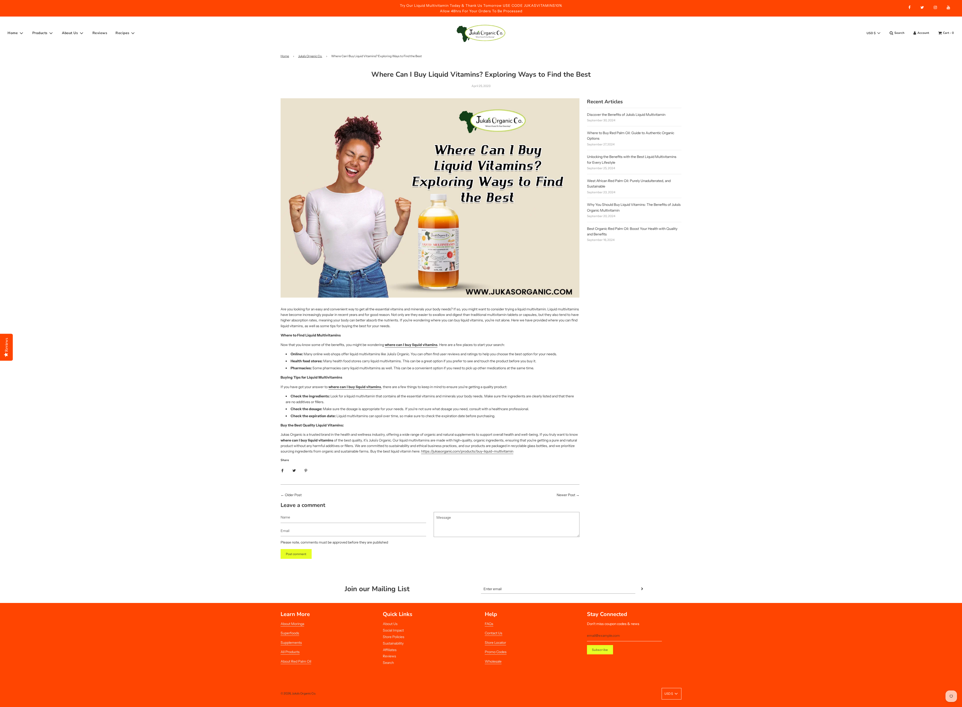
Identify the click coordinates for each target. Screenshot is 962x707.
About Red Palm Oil (296, 661)
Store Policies (393, 637)
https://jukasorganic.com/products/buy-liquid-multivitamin (467, 451)
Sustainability (393, 643)
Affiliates (390, 650)
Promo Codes (496, 652)
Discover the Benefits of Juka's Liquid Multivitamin (626, 114)
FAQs (489, 624)
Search (388, 662)
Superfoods (290, 633)
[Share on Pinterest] (305, 470)
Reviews (99, 33)
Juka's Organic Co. (310, 56)
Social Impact (393, 630)
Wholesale (493, 661)
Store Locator (495, 642)
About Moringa (292, 624)
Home (285, 56)
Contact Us (493, 633)
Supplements (291, 642)
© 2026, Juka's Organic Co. (298, 693)
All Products (290, 652)
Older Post (293, 495)
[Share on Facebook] (282, 470)
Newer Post (566, 495)
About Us (390, 624)
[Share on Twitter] (294, 470)
